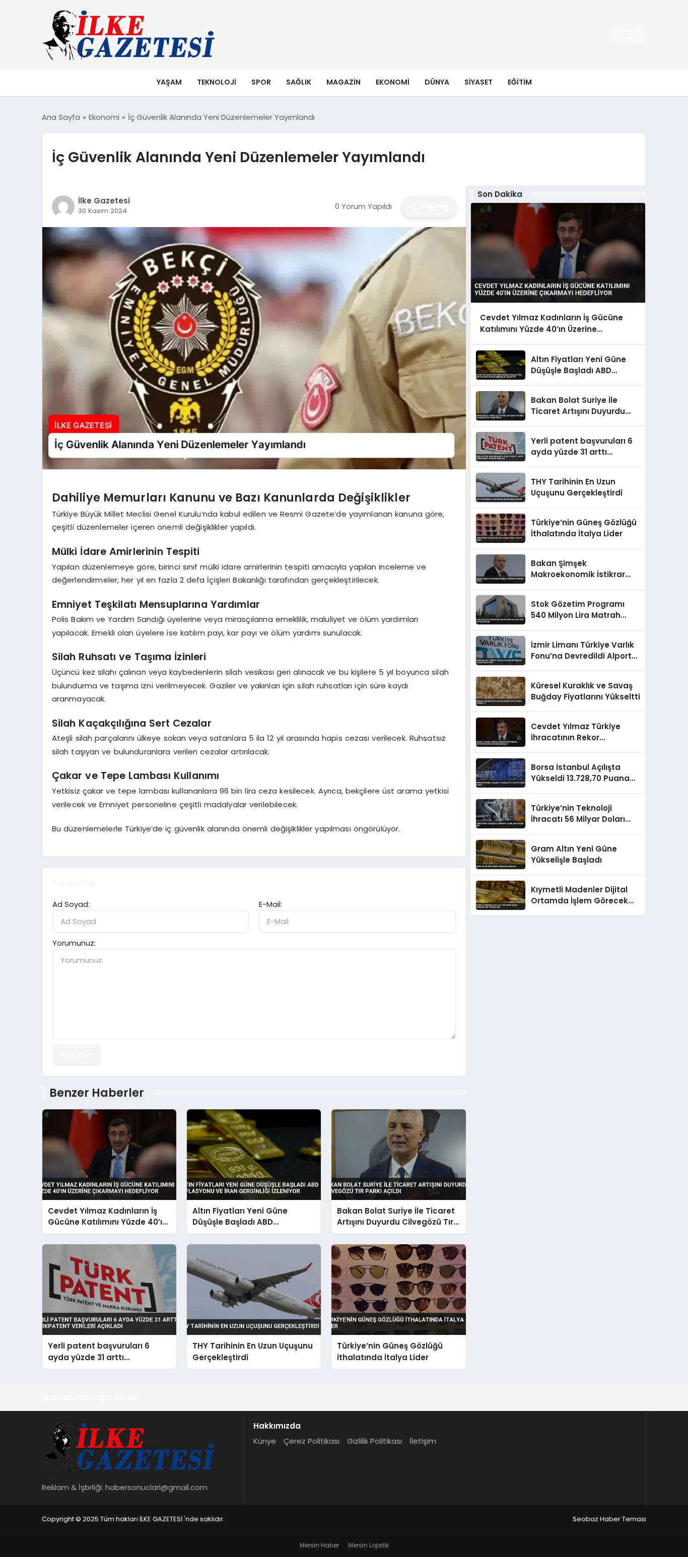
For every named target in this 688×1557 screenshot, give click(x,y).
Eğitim (520, 82)
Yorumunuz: (74, 943)
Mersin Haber (319, 1545)
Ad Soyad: (71, 904)
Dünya (437, 82)
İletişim (422, 1441)
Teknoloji (216, 82)
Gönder (76, 1054)
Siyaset (478, 82)
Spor (261, 82)
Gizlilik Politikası (374, 1441)
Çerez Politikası (311, 1441)
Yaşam (169, 82)
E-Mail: (270, 904)
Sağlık (298, 82)
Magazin (343, 82)
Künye (264, 1441)
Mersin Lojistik (368, 1545)
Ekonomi (392, 82)
